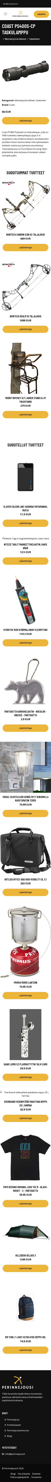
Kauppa (41, 14)
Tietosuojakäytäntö (19, 1477)
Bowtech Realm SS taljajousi (25, 316)
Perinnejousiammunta (18, 1430)
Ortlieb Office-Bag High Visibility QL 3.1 (25, 879)
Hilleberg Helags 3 (25, 1255)
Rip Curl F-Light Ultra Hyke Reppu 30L (25, 1337)
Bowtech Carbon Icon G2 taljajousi (25, 234)
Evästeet (36, 1473)
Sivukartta (36, 1477)
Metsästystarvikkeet (15, 39)
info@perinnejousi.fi (10, 4)
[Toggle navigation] (5, 13)
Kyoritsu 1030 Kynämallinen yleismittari (25, 629)
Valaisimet (34, 39)
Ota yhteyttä (24, 1473)
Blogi (9, 1436)
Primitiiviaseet (14, 1425)
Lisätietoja (25, 120)
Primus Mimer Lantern (25, 982)
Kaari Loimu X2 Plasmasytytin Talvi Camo (25, 1064)
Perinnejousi (13, 1419)
